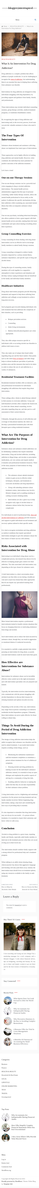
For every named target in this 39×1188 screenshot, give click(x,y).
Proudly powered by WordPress (12, 1181)
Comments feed (7, 1167)
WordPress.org (6, 1170)
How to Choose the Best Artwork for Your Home (29, 888)
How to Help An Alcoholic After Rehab (9, 888)
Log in (4, 1159)
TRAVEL (4, 1093)
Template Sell (8, 1184)
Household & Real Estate (10, 1075)
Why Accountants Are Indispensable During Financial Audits (22, 1011)
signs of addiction (16, 79)
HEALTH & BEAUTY (8, 59)
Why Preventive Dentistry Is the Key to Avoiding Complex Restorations (24, 1021)
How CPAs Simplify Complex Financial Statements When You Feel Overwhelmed (23, 1127)
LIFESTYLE (6, 1082)
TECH (4, 1090)
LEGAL (4, 1079)
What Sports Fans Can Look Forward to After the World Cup (24, 1001)
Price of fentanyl (18, 358)
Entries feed (5, 1163)
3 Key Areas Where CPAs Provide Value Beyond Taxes (23, 1138)
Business (4, 1064)
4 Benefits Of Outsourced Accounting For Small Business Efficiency (23, 1042)
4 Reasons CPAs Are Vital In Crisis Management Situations (24, 1031)
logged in (18, 905)
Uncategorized (6, 1097)
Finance (4, 1068)
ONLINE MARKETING (9, 1086)
